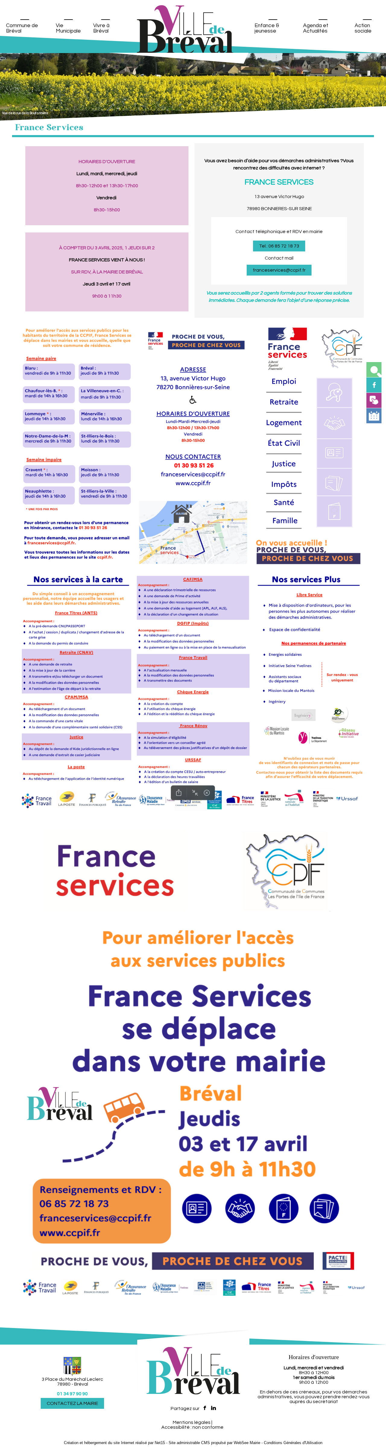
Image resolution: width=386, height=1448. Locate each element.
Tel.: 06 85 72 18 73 (279, 246)
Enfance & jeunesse (267, 28)
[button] (373, 369)
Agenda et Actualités (315, 28)
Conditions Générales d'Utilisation (293, 1442)
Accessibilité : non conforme (192, 1427)
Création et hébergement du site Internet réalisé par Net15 (114, 1442)
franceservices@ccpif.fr (279, 270)
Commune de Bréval (22, 28)
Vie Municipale (68, 28)
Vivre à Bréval (101, 28)
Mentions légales (191, 1422)
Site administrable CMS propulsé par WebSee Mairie (214, 1442)
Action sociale (363, 28)
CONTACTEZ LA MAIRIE (72, 1403)
